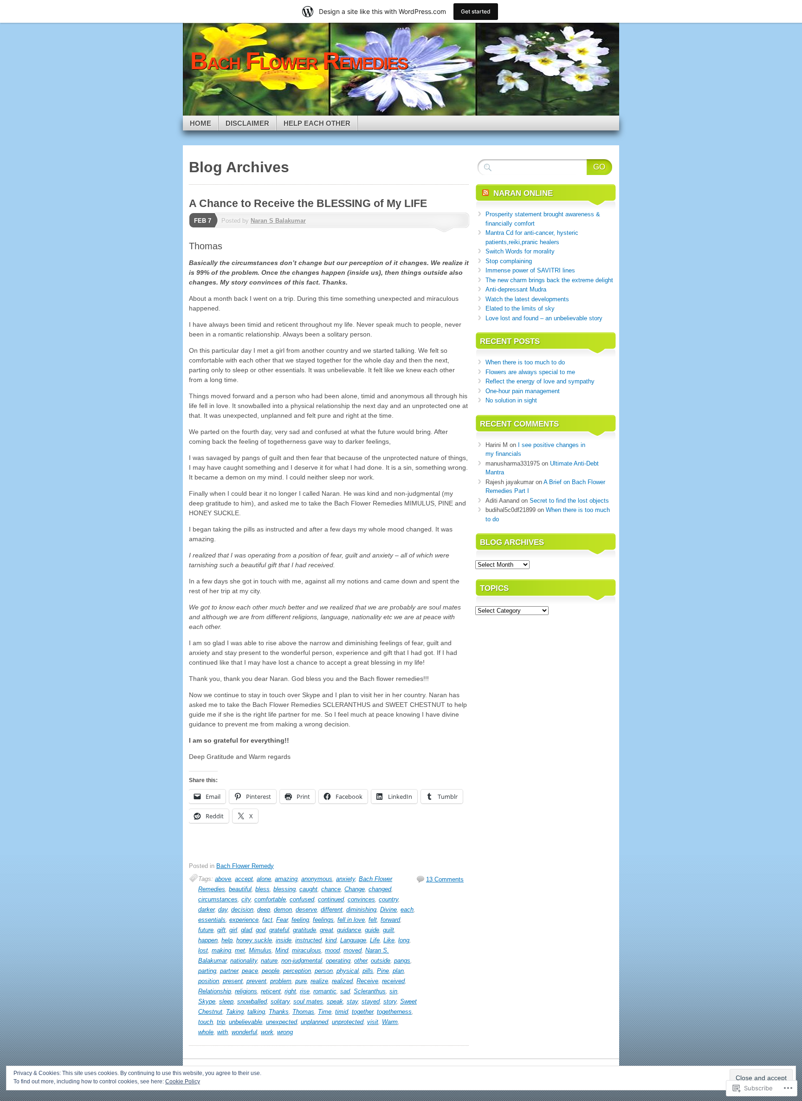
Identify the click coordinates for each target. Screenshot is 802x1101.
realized (342, 981)
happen (208, 940)
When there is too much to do (525, 362)
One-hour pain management (522, 391)
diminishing (361, 909)
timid (341, 1011)
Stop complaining (508, 261)
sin (393, 991)
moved (352, 950)
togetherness (394, 1011)
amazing (286, 878)
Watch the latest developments (527, 299)
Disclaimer (247, 123)
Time (324, 1011)
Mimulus (260, 950)
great (326, 929)
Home (200, 123)
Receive (367, 981)
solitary (280, 1001)
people (270, 970)
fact (267, 919)
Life (375, 940)
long (403, 940)
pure (301, 981)
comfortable (270, 899)
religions (246, 991)
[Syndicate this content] (485, 193)
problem (280, 981)
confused (302, 899)
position (208, 981)
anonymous (316, 878)
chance (331, 889)
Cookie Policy (182, 1081)
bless (262, 889)
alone (264, 878)
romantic (324, 991)
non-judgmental (301, 960)
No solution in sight (511, 400)
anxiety (345, 878)
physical (347, 970)
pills (367, 970)
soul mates (308, 1001)
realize (319, 981)
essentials (212, 919)
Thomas (303, 1011)
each (407, 909)
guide (372, 929)
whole (205, 1032)
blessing (284, 889)
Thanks (279, 1011)
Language (353, 940)
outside (380, 960)
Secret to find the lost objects (569, 500)
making (221, 950)
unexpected (281, 1021)
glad (246, 929)
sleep (226, 1001)
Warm (390, 1021)
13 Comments (445, 879)
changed (380, 889)
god (260, 929)
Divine (388, 909)
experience (244, 919)
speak (335, 1001)
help (227, 940)
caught (308, 889)
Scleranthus (370, 991)
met (240, 950)
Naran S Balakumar (278, 220)
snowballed (252, 1001)
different (332, 909)
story (389, 1001)
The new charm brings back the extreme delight (549, 280)
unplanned (314, 1021)
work (267, 1032)
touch (205, 1021)
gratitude (304, 929)
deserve (306, 909)
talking (256, 1011)
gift (221, 929)
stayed (371, 1001)
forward (390, 919)
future (205, 929)
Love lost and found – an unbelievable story (543, 318)
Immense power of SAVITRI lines (530, 270)
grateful (279, 929)
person (324, 970)
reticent (271, 991)
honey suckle (254, 940)
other (360, 960)
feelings (323, 919)
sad (345, 991)
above (223, 878)
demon (283, 909)
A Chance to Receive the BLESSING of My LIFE (308, 203)
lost (203, 950)
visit (372, 1021)
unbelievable (245, 1021)
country (388, 899)
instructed (308, 940)
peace (250, 970)
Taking (235, 1011)
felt (373, 919)
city (246, 899)
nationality (243, 960)
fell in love (351, 919)
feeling (300, 919)
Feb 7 (202, 220)
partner (229, 970)
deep (263, 909)
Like (389, 940)
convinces (361, 899)
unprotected (347, 1021)
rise (305, 991)
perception (297, 970)
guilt (388, 929)
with (222, 1032)
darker (206, 909)
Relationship (214, 991)
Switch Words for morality (520, 251)
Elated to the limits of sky (520, 308)
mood (332, 950)
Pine (383, 970)
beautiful (240, 889)
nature (269, 960)
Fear (282, 919)
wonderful (244, 1032)
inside (283, 940)
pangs (402, 960)
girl (233, 929)
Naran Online (523, 193)
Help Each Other (317, 123)
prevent (256, 981)
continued (331, 899)
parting (207, 970)
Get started (476, 11)
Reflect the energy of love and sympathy (540, 381)
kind (330, 940)
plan (398, 970)
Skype (206, 1001)
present (233, 981)
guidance (349, 929)
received (393, 981)
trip (221, 1021)
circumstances (218, 899)
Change (354, 889)
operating (338, 960)
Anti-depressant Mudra (515, 289)
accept (244, 878)
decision (242, 909)
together (362, 1011)
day (222, 909)
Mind (281, 950)
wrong (285, 1032)
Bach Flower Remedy (245, 865)
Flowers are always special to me (530, 372)
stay (352, 1001)
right (290, 991)
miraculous (306, 950)
